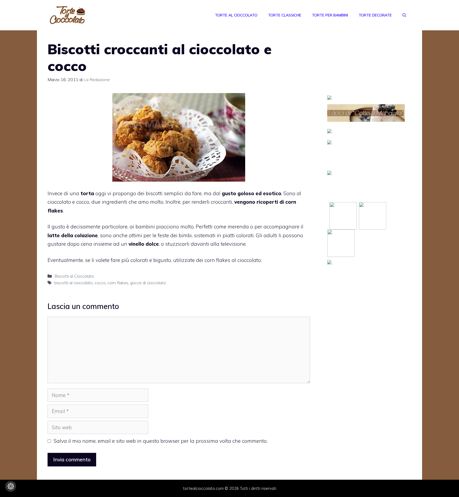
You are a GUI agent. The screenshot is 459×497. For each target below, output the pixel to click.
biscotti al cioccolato (73, 282)
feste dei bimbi (175, 235)
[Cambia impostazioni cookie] (10, 486)
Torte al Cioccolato (236, 15)
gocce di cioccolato (148, 282)
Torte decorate (375, 15)
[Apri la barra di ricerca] (404, 15)
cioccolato (59, 202)
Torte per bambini (330, 15)
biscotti (154, 193)
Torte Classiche (284, 15)
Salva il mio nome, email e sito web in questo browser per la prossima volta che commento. (160, 441)
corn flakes (217, 260)
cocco (100, 282)
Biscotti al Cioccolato (74, 276)
